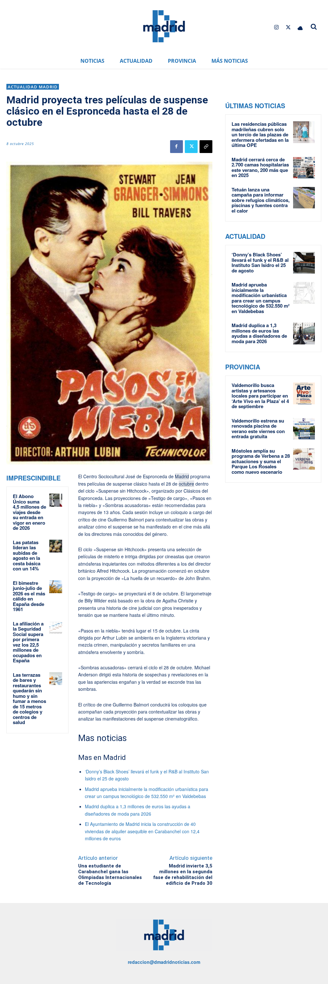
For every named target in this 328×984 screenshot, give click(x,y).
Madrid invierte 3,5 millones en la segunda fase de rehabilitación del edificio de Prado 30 (182, 874)
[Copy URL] (206, 146)
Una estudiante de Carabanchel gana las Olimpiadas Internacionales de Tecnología (110, 874)
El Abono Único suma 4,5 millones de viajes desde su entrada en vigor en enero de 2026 (29, 512)
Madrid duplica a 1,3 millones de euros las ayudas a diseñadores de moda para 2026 (259, 333)
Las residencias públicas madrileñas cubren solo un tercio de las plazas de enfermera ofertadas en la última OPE (260, 134)
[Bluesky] (300, 27)
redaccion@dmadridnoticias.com (164, 962)
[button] (314, 26)
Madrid (182, 476)
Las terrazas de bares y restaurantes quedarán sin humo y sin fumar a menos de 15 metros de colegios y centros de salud (29, 698)
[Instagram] (276, 27)
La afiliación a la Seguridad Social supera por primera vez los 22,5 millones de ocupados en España (28, 642)
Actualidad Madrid (33, 87)
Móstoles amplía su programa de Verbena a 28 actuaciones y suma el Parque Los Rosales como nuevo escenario (261, 461)
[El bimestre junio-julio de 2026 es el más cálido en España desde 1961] (55, 586)
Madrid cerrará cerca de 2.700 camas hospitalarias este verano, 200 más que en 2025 (260, 167)
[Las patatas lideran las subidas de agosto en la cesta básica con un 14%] (55, 546)
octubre (186, 483)
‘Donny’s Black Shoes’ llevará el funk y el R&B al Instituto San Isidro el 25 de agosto (260, 262)
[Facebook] (176, 146)
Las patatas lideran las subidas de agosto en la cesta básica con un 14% (26, 555)
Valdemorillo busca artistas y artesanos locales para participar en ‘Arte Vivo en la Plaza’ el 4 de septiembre (260, 396)
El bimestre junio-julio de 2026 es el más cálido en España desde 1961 (29, 596)
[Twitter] (288, 27)
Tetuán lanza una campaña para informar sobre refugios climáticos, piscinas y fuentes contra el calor (261, 200)
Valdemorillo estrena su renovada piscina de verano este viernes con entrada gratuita (258, 428)
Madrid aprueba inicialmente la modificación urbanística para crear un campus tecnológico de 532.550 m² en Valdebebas (261, 298)
